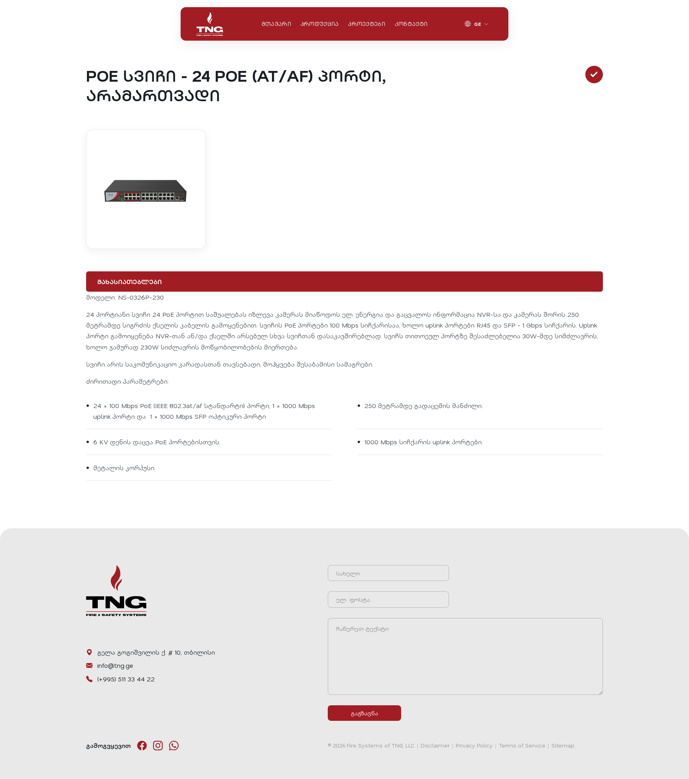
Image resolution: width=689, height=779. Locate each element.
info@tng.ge (115, 665)
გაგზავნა (364, 713)
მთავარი (276, 23)
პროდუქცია (320, 23)
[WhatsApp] (174, 745)
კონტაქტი (411, 23)
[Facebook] (142, 745)
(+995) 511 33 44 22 (126, 679)
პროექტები (366, 23)
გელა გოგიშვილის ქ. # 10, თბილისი (156, 652)
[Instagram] (158, 745)
